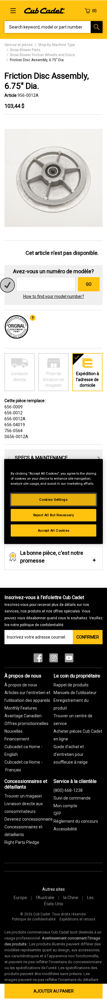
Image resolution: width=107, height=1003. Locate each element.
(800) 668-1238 (68, 790)
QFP (57, 813)
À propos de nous (20, 685)
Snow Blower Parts (25, 50)
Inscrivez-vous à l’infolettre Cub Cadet (53, 611)
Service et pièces (18, 45)
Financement (16, 739)
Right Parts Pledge (21, 842)
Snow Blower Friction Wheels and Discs (42, 55)
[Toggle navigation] (13, 11)
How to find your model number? (53, 296)
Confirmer (87, 637)
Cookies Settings (53, 499)
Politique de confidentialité (34, 919)
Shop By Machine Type (56, 45)
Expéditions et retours (77, 919)
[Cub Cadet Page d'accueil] (44, 10)
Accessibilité (65, 829)
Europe (20, 897)
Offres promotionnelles (26, 723)
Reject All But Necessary (53, 515)
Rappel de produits (71, 685)
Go (89, 284)
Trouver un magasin (23, 796)
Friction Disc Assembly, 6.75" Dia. (37, 60)
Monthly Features (20, 708)
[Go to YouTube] (69, 659)
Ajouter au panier (54, 991)
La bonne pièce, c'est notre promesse (51, 557)
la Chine (70, 897)
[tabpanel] (53, 178)
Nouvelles (13, 731)
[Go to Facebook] (38, 659)
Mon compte (65, 805)
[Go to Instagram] (53, 659)
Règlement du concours (76, 821)
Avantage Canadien (23, 715)
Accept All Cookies (53, 530)
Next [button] (99, 458)
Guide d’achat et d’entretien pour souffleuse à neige (71, 754)
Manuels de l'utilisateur (75, 692)
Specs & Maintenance (41, 458)
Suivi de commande (72, 798)
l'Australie (45, 897)
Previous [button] (9, 458)
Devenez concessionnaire (28, 819)
